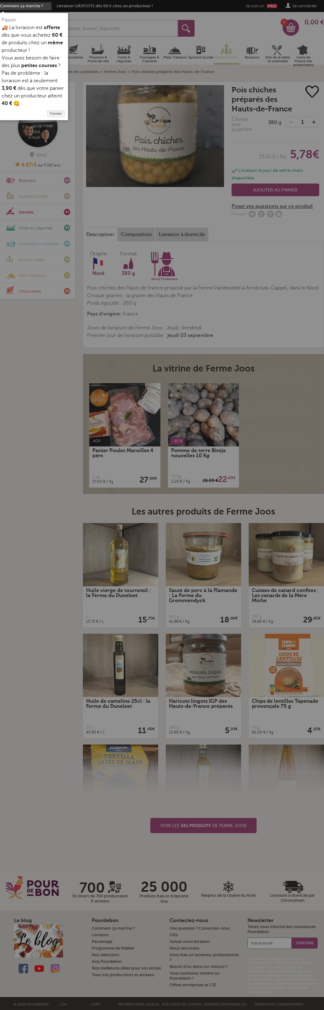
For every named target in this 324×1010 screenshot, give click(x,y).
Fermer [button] (56, 113)
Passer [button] (9, 20)
